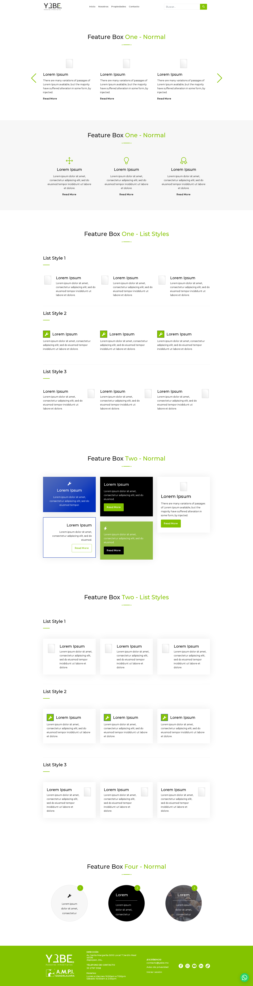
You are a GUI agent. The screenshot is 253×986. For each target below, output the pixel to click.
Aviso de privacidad (158, 967)
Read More (50, 98)
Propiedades (118, 6)
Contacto (134, 6)
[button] (244, 977)
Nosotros (103, 6)
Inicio (92, 6)
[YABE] (52, 6)
